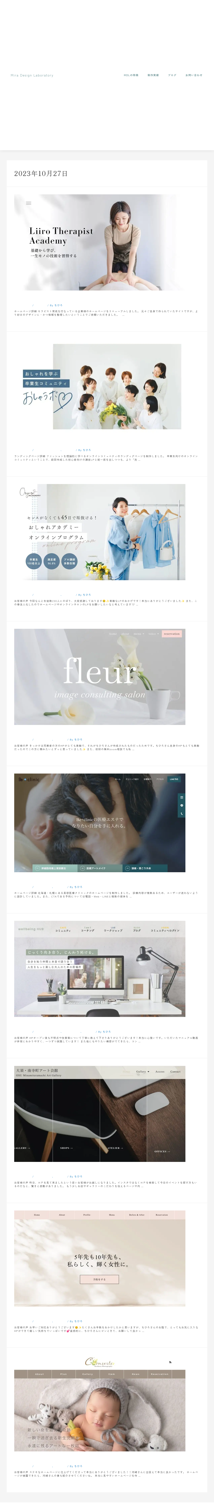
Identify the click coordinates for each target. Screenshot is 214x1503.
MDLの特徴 (131, 75)
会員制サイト (71, 1031)
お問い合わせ (194, 75)
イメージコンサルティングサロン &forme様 (68, 1313)
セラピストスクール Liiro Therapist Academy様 (73, 297)
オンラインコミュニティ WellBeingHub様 (66, 1024)
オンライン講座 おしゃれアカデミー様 (62, 587)
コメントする (22, 305)
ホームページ (43, 739)
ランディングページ (48, 450)
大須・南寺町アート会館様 (46, 1168)
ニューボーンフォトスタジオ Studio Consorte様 (74, 1458)
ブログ (172, 75)
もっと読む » (22, 322)
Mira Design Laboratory (32, 75)
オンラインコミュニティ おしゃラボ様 (62, 442)
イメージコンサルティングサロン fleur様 (65, 731)
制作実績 (153, 75)
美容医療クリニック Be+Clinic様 (56, 879)
